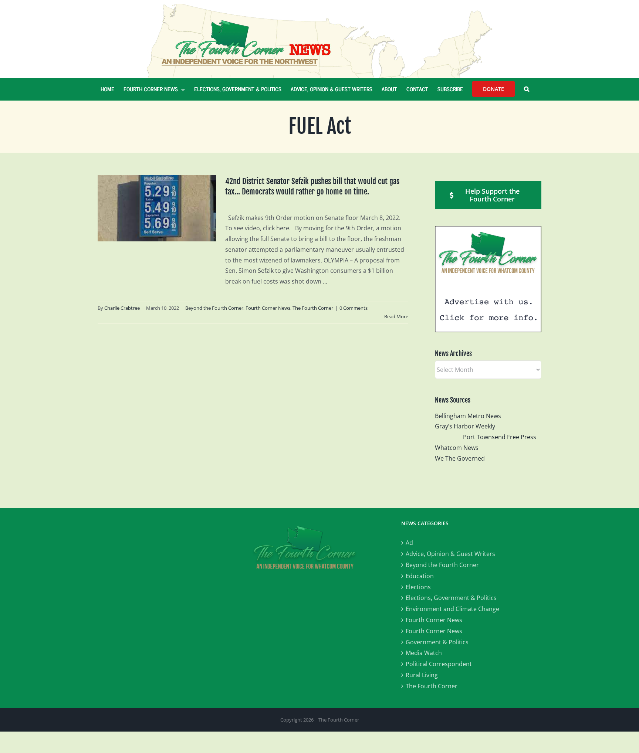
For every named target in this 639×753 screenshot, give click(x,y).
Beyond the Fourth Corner (214, 308)
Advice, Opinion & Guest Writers (450, 554)
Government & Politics (437, 642)
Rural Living (422, 675)
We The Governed (460, 458)
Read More (396, 316)
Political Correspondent (439, 664)
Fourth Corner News (268, 308)
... (325, 281)
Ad (409, 543)
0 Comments (353, 308)
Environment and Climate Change (452, 609)
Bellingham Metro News (468, 416)
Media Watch (424, 653)
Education (420, 576)
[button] (526, 89)
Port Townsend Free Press (499, 437)
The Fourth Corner (313, 308)
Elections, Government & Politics (451, 598)
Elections (418, 587)
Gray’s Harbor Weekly (468, 426)
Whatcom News (457, 448)
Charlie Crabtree (122, 308)
